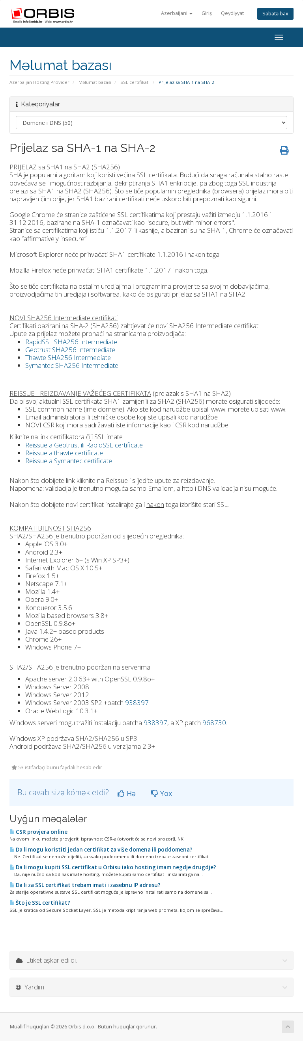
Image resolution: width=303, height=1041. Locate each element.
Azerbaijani (175, 13)
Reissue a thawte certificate (64, 452)
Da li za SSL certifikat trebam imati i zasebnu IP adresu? (88, 885)
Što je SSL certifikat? (42, 902)
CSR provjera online (41, 831)
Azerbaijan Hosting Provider (39, 82)
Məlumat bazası (95, 82)
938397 (137, 702)
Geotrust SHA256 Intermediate (70, 349)
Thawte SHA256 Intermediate (68, 357)
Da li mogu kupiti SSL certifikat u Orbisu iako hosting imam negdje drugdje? (115, 867)
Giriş (207, 13)
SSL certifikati (135, 82)
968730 (214, 722)
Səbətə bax (275, 13)
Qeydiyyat (232, 13)
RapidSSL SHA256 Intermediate (71, 341)
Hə (130, 793)
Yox (165, 793)
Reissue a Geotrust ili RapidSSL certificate (84, 444)
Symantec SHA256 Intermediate (71, 365)
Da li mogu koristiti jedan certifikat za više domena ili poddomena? (104, 849)
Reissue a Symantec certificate (68, 460)
